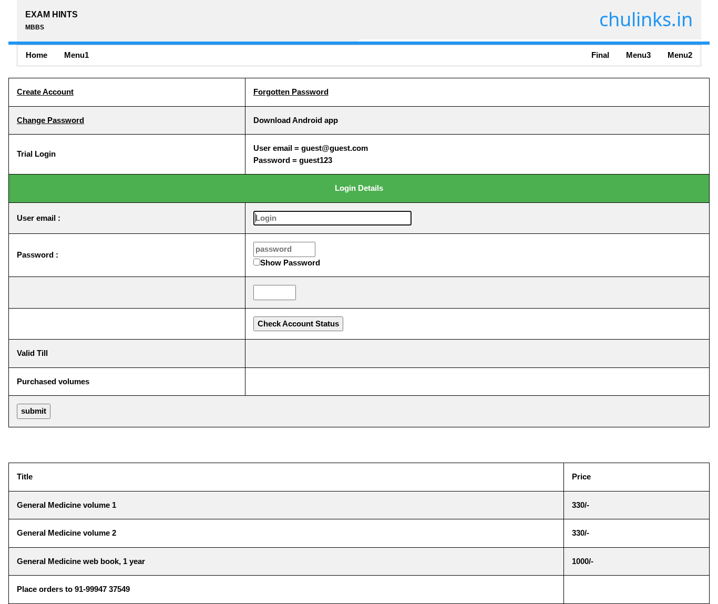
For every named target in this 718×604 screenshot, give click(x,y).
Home (36, 54)
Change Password (50, 120)
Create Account (45, 91)
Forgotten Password (291, 91)
